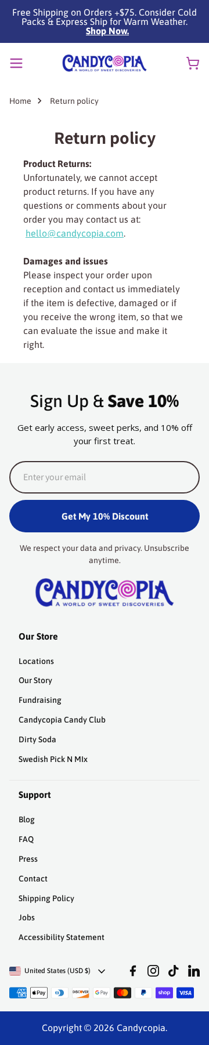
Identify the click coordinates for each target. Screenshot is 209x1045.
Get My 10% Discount (105, 516)
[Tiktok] (173, 971)
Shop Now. (107, 31)
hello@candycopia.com (75, 233)
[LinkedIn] (194, 971)
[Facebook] (133, 971)
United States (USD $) (57, 971)
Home (20, 101)
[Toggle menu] (16, 63)
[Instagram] (153, 971)
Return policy (74, 101)
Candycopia (141, 1027)
